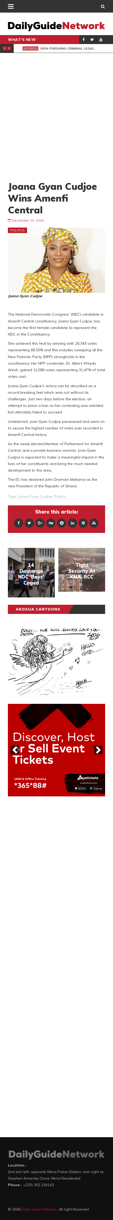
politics (60, 496)
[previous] (15, 750)
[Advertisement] (56, 116)
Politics (18, 230)
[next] (98, 750)
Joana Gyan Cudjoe (35, 496)
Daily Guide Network (39, 1209)
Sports (26, 48)
